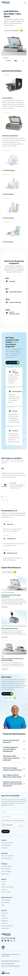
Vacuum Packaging (6, 871)
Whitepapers (4, 920)
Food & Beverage (5, 900)
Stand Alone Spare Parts (7, 855)
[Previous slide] (3, 500)
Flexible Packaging (6, 866)
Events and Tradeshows (7, 887)
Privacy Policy (4, 960)
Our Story (3, 881)
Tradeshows (4, 923)
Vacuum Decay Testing (7, 925)
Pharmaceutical (5, 902)
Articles (3, 915)
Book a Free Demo (6, 892)
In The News (4, 913)
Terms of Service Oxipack (7, 963)
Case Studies (4, 918)
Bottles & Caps (5, 873)
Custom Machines (6, 845)
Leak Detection (5, 928)
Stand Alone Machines (7, 842)
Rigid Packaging (5, 868)
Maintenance (4, 847)
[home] (5, 2)
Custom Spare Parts (6, 858)
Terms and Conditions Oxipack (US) (10, 965)
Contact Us (4, 889)
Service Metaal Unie (14, 960)
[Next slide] (7, 500)
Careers (3, 884)
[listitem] (14, 741)
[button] (25, 2)
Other (2, 905)
